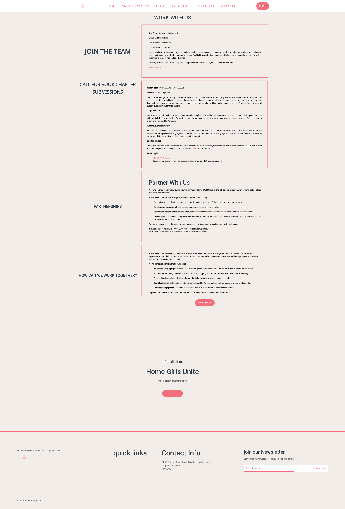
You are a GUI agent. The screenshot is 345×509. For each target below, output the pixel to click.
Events (160, 6)
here (195, 148)
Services (117, 469)
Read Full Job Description (158, 67)
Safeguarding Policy (122, 486)
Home (112, 6)
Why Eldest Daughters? (135, 6)
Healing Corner (180, 6)
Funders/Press (205, 6)
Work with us (228, 6)
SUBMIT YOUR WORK (161, 158)
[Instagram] (320, 500)
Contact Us (118, 483)
